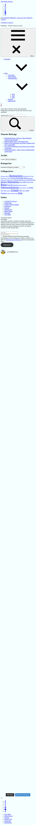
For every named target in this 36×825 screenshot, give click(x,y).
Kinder (25, 180)
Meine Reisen (12, 77)
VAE (20, 190)
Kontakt (10, 99)
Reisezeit (16, 185)
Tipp (2, 190)
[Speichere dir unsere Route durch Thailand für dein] (18, 356)
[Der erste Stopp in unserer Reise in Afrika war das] (29, 292)
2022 (13, 97)
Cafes (8, 178)
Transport (8, 190)
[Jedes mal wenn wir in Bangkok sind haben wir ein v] (18, 556)
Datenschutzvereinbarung (13, 240)
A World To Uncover (7, 22)
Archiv (3, 159)
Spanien (31, 187)
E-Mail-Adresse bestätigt (11, 204)
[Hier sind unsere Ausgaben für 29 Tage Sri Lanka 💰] (29, 608)
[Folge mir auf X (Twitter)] (5, 8)
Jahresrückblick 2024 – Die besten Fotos (16, 141)
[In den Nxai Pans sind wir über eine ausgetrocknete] (6, 281)
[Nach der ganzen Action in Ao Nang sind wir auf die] (29, 348)
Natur (20, 182)
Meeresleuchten (31, 180)
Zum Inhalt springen (7, 1)
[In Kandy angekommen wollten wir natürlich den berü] (29, 714)
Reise (4, 184)
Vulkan (23, 190)
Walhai (27, 190)
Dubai (26, 178)
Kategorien (4, 167)
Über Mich (11, 75)
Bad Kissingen (26, 176)
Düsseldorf (30, 178)
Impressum (7, 206)
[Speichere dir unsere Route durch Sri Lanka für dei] (6, 727)
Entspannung (3, 180)
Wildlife (12, 193)
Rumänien (24, 185)
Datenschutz (8, 203)
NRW (24, 182)
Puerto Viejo (30, 182)
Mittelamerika (13, 182)
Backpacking (16, 175)
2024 (13, 94)
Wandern (4, 193)
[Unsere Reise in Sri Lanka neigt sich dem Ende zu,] (18, 738)
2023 (13, 96)
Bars (30, 176)
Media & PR (12, 101)
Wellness (9, 193)
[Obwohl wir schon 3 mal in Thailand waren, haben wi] (6, 554)
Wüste (16, 193)
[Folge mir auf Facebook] (5, 4)
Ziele (20, 193)
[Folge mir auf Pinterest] (5, 11)
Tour (5, 190)
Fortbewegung (10, 180)
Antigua (7, 176)
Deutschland (19, 178)
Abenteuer (3, 176)
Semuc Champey (22, 187)
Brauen (2, 178)
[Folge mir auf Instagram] (5, 6)
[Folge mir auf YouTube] (5, 13)
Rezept (20, 185)
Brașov (5, 178)
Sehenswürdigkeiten (10, 187)
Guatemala (20, 180)
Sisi (27, 187)
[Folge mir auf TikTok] (5, 14)
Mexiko (4, 182)
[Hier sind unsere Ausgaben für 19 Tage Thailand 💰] (6, 430)
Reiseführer (10, 185)
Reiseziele (7, 59)
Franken (15, 180)
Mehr (6, 73)
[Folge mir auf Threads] (5, 9)
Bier (32, 176)
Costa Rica (13, 178)
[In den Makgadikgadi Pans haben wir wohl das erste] (18, 290)
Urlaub (15, 190)
